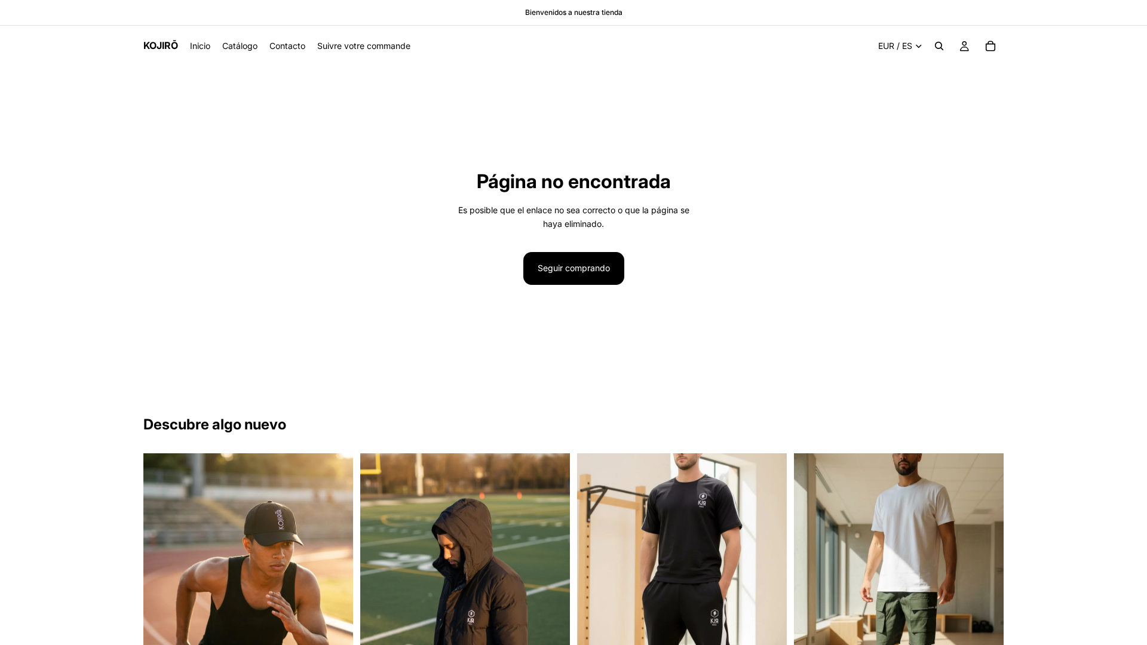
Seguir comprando (574, 268)
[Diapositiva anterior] (161, 583)
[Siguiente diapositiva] (335, 583)
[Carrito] (990, 46)
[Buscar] (939, 46)
